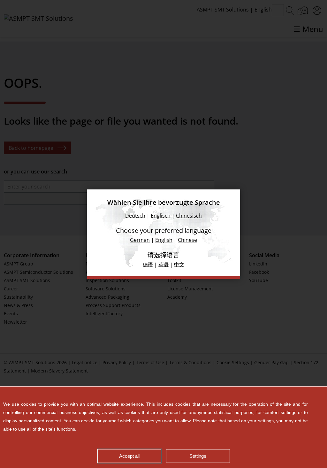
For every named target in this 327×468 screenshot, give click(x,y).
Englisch (161, 215)
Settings (197, 456)
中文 (179, 264)
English (163, 239)
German (140, 239)
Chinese (187, 239)
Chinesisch (189, 215)
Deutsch (135, 215)
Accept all (129, 456)
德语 (148, 264)
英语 (163, 264)
